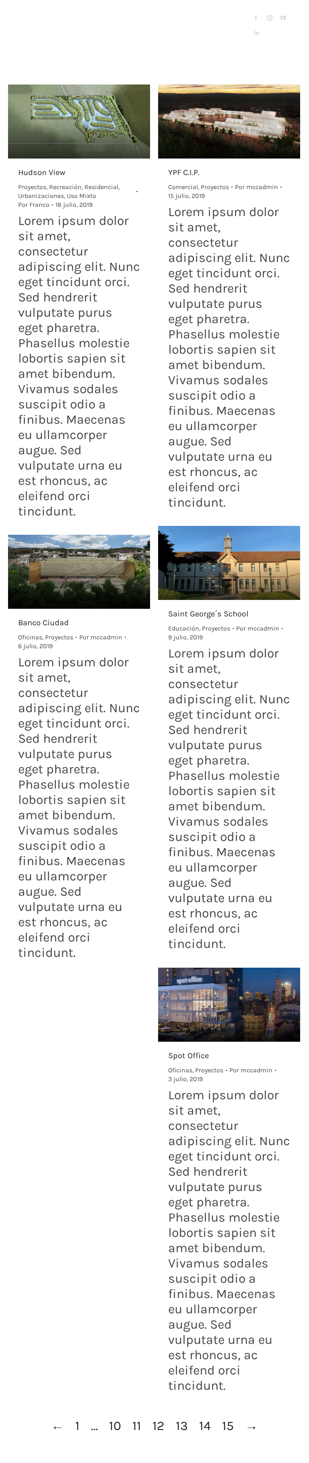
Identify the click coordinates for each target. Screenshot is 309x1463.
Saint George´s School (208, 613)
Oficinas (30, 637)
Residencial (101, 187)
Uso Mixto (81, 196)
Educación (183, 628)
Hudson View (41, 172)
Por (33, 204)
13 (182, 1425)
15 (228, 1425)
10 (115, 1425)
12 (158, 1425)
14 (205, 1425)
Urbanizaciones (41, 196)
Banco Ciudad (43, 622)
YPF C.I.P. (184, 172)
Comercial (183, 187)
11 (136, 1425)
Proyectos (32, 187)
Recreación (65, 187)
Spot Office (188, 1055)
